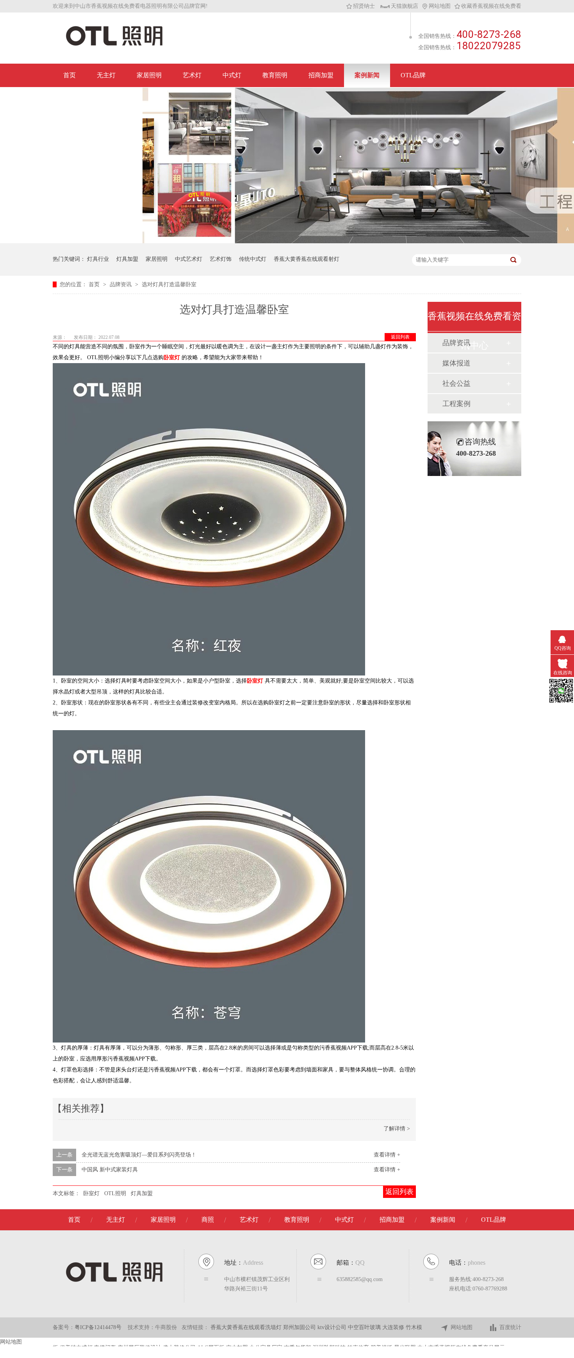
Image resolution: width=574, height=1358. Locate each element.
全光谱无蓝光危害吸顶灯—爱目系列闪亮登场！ (139, 1155)
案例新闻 (367, 75)
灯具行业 (98, 259)
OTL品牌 (413, 75)
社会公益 (456, 383)
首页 (69, 75)
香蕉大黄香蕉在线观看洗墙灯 (246, 1327)
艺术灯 (192, 75)
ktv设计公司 (332, 1327)
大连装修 (394, 1327)
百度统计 (510, 1327)
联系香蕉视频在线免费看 (97, 98)
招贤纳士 (364, 6)
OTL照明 (115, 1193)
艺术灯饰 (221, 259)
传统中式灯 (252, 259)
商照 (207, 1219)
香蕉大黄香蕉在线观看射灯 (306, 259)
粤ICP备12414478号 (98, 1327)
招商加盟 (320, 75)
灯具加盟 (127, 259)
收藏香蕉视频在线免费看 (491, 6)
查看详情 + (387, 1155)
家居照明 (149, 75)
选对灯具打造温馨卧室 (169, 284)
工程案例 (456, 404)
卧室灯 (91, 1193)
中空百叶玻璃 (365, 1327)
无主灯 (106, 75)
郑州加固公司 (300, 1327)
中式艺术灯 (188, 259)
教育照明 (274, 75)
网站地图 (440, 6)
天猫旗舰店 (404, 6)
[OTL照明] (114, 45)
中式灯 (232, 75)
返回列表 (400, 337)
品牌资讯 (121, 284)
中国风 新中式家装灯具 (110, 1170)
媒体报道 (456, 363)
